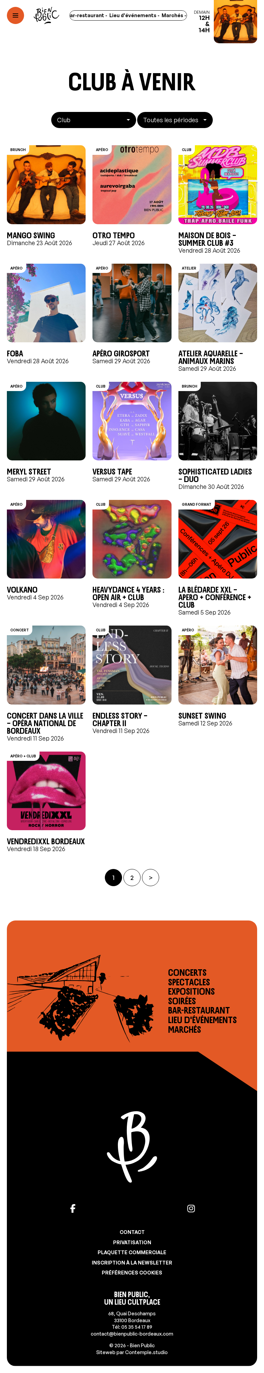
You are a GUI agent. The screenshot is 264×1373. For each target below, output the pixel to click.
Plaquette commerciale (132, 1252)
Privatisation (132, 1242)
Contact (132, 1232)
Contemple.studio (146, 1352)
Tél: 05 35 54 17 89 (132, 1327)
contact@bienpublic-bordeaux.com (132, 1334)
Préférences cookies (132, 1272)
